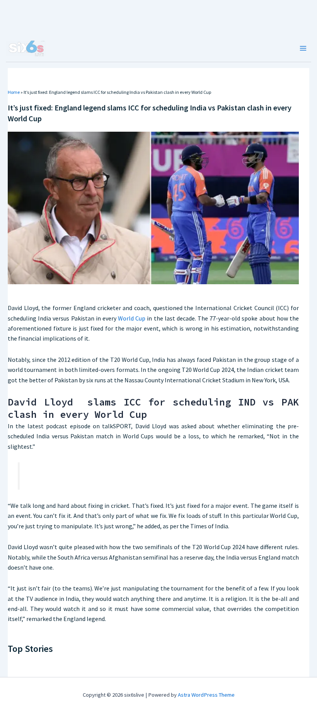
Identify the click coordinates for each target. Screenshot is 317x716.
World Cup (131, 318)
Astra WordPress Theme (206, 694)
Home (14, 92)
